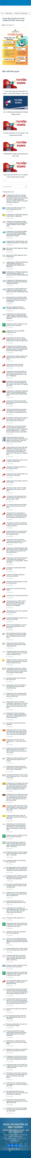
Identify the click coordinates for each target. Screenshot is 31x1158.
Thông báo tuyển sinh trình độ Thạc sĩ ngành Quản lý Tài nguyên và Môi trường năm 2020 (16, 1066)
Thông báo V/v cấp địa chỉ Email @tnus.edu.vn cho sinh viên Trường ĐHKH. (16, 1042)
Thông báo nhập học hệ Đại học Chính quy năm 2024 (15, 575)
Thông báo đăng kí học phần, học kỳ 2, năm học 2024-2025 (16, 460)
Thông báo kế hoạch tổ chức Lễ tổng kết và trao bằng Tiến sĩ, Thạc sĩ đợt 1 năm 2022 (17, 776)
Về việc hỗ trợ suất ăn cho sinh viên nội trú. (16, 1009)
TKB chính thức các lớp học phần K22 (17, 595)
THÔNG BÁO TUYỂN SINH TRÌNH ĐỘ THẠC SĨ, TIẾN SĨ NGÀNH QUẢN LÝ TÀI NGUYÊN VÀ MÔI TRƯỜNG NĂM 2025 (17, 393)
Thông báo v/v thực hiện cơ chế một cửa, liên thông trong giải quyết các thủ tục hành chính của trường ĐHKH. (16, 1075)
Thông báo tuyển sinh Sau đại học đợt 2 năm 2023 (16, 678)
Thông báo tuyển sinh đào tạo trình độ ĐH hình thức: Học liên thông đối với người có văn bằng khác (16, 877)
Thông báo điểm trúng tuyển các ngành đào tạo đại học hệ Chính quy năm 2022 (16, 817)
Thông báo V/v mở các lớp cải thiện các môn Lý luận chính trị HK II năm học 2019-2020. (16, 1109)
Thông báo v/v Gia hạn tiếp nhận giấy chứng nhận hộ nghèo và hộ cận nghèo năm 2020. (17, 1101)
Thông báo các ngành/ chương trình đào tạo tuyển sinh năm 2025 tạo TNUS (16, 357)
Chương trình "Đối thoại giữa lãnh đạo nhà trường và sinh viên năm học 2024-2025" (17, 402)
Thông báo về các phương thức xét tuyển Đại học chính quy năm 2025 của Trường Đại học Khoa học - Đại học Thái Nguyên (16, 373)
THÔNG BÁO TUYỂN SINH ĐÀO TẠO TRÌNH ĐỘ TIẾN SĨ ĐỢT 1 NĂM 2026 (17, 242)
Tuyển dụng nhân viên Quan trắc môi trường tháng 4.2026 (15, 208)
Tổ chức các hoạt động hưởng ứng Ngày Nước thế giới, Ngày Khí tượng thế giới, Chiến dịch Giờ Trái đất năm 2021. (17, 941)
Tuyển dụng (8, 13)
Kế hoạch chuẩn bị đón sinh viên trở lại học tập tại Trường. (16, 1024)
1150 (12, 25)
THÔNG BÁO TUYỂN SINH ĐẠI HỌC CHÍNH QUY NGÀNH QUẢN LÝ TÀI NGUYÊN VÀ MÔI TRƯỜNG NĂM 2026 (17, 290)
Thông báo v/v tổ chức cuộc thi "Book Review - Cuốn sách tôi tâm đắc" (16, 741)
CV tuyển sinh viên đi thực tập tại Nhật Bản (16, 723)
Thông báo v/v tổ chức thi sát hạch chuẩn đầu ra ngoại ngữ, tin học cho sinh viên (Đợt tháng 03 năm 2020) (16, 1057)
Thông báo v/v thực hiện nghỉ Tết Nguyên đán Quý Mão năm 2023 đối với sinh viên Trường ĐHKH (16, 768)
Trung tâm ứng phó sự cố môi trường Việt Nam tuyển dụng (13, 19)
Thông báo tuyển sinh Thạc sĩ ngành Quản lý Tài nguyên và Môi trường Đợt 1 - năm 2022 (17, 853)
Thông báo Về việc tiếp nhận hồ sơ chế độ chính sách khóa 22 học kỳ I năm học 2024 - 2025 (16, 497)
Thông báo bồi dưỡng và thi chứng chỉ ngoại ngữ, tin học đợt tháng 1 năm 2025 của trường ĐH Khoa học (16, 411)
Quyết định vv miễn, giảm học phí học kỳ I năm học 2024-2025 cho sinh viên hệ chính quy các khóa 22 (17, 419)
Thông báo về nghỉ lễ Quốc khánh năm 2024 (16, 568)
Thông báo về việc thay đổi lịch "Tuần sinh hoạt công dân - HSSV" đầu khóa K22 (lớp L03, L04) (16, 541)
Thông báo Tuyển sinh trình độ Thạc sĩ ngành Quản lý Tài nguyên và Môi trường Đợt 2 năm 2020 (16, 973)
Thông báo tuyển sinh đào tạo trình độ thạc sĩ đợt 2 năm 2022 (16, 835)
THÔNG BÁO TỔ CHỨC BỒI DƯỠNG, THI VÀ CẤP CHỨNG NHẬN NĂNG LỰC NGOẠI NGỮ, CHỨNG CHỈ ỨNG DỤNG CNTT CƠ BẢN (16, 234)
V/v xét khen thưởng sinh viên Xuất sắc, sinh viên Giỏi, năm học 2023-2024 (16, 506)
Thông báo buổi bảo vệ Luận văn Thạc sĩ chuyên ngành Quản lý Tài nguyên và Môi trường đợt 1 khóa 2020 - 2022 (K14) (16, 844)
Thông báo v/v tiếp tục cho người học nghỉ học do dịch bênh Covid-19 (17, 1050)
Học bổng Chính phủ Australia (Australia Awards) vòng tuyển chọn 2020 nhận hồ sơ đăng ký (17, 1092)
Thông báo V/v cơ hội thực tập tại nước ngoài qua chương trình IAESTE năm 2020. (17, 1084)
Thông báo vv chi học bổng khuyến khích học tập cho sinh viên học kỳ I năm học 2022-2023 (16, 695)
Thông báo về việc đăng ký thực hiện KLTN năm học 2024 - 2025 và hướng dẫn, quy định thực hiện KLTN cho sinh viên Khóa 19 (17, 550)
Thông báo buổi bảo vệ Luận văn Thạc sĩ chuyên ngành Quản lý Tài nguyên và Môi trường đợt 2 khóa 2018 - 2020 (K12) (16, 958)
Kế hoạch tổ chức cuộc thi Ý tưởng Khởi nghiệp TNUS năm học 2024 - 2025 (16, 489)
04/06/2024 (7, 25)
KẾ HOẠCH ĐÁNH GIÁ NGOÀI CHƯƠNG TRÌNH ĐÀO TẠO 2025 (15, 307)
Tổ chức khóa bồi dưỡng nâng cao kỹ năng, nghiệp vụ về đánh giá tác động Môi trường (17, 982)
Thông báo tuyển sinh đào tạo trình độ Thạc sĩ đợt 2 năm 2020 (16, 966)
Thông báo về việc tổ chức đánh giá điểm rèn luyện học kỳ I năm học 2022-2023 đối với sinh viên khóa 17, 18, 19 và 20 (16, 750)
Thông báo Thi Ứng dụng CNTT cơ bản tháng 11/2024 (16, 467)
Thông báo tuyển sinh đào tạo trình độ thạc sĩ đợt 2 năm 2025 (16, 324)
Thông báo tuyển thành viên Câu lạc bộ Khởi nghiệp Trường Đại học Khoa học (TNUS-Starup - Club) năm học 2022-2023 (17, 808)
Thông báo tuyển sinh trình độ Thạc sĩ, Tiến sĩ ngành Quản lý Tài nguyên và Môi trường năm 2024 (16, 653)
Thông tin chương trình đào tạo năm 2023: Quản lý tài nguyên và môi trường (17, 759)
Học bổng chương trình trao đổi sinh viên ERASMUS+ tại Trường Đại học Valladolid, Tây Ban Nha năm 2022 (16, 869)
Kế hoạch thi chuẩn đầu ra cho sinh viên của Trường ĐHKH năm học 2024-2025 (16, 626)
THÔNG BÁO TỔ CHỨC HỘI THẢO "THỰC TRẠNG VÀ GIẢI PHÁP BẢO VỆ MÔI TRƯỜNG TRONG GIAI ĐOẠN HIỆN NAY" (17, 316)
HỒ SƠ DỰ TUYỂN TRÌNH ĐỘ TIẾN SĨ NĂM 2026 (17, 249)
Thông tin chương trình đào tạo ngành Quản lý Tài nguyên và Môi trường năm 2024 (16, 644)
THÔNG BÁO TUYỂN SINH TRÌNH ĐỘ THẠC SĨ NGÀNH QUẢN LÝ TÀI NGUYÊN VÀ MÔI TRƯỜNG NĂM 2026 (17, 273)
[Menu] (3, 7)
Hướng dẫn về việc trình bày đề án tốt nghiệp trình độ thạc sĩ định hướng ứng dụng (16, 686)
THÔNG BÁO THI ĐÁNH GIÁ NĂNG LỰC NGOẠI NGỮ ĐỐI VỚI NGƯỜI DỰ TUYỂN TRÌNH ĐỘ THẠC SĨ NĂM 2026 (16, 224)
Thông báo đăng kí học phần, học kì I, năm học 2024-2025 (17, 618)
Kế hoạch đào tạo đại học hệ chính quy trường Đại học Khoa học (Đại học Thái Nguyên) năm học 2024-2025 (16, 635)
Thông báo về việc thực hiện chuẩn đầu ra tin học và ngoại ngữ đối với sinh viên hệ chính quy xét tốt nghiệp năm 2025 (17, 383)
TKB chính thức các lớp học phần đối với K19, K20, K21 (16, 611)
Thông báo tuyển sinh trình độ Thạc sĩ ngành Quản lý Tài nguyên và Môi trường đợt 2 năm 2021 (16, 925)
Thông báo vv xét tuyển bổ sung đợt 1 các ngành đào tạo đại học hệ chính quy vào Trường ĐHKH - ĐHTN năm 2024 (17, 560)
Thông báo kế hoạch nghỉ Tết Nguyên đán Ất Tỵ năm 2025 (14, 365)
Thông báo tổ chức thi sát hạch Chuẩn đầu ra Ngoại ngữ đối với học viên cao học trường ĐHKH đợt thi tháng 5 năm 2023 (16, 715)
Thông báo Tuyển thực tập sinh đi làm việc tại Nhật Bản (16, 932)
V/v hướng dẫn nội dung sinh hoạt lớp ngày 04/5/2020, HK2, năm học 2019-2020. (16, 1017)
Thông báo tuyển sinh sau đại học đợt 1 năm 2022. (16, 861)
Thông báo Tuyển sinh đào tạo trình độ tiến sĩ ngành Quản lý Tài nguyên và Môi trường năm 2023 (16, 661)
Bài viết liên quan (10, 71)
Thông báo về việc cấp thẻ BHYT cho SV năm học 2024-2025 (17, 474)
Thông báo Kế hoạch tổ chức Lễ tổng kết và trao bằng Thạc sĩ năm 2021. (17, 949)
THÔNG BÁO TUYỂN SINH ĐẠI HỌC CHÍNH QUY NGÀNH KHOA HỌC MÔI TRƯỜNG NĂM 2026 (16, 282)
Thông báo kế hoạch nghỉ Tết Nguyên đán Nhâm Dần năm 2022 (16, 901)
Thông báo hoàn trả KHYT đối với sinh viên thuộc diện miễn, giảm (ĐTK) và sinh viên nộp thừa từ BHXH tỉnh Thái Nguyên (16, 603)
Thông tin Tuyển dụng (20, 13)
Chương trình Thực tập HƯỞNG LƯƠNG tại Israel (15, 331)
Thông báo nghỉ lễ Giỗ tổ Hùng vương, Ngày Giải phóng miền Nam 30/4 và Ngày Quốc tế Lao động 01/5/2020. (16, 1033)
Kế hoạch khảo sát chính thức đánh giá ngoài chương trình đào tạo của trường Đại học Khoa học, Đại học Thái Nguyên (16, 299)
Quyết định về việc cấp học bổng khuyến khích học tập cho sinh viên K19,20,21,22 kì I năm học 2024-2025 (17, 339)
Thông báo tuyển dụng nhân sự (15, 918)
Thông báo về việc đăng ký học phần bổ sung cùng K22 (16, 582)
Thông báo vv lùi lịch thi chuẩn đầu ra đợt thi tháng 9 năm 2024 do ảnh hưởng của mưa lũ (16, 524)
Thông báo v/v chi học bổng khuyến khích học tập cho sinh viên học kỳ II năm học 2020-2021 (16, 894)
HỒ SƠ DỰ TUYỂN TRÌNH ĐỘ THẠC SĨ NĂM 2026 (16, 256)
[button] (4, 2)
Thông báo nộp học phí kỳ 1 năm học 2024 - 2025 (17, 481)
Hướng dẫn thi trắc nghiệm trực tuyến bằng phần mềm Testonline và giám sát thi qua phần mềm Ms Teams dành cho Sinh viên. (17, 910)
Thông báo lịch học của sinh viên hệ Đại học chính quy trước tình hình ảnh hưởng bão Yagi (16, 532)
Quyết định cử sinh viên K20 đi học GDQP (16, 589)
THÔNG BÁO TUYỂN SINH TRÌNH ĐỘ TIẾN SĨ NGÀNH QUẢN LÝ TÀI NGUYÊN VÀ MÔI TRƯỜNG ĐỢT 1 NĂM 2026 (17, 264)
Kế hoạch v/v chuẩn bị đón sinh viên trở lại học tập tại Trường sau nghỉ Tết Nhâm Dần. (16, 885)
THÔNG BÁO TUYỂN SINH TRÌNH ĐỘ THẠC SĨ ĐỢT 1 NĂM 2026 (17, 215)
